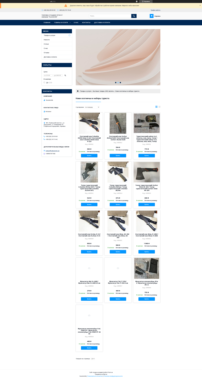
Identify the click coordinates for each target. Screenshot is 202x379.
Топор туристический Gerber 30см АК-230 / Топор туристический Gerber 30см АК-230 (146, 187)
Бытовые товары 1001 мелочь (103, 91)
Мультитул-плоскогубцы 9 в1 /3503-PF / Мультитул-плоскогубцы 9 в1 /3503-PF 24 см (89, 331)
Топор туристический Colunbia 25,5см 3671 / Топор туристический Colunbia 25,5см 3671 (89, 187)
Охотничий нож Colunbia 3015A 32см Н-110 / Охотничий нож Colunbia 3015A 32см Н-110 (89, 139)
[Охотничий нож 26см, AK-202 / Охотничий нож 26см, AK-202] (118, 220)
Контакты (86, 22)
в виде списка (159, 107)
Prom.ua (110, 372)
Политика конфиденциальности (113, 376)
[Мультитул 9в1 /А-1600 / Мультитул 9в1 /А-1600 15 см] (89, 268)
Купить (89, 155)
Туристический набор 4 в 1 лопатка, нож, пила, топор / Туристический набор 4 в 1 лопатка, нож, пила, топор (146, 139)
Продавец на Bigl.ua (101, 374)
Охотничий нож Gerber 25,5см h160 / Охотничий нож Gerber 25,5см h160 (118, 138)
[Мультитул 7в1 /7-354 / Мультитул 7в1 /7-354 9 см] (118, 268)
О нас (76, 22)
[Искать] (134, 16)
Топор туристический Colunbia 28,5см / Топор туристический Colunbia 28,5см (118, 187)
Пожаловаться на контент (95, 376)
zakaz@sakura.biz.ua (52, 150)
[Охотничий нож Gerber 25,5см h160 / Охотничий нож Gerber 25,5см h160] (118, 123)
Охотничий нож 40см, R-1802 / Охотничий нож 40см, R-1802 (146, 235)
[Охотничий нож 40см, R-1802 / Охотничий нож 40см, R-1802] (146, 220)
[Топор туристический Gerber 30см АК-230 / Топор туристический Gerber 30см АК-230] (146, 172)
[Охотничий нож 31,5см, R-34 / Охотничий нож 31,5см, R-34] (89, 220)
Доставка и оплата (102, 22)
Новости (47, 40)
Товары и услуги (61, 22)
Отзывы (46, 52)
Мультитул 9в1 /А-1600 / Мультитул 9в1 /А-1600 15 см (89, 282)
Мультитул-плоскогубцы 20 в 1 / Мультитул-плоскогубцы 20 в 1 (146, 283)
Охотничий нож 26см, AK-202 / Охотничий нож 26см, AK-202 (118, 235)
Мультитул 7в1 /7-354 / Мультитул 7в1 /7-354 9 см (118, 282)
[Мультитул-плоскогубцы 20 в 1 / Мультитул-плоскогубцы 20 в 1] (146, 268)
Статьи (46, 44)
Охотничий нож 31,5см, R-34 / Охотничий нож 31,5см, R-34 (89, 235)
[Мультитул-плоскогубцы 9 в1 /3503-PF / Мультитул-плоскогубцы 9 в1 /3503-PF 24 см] (89, 315)
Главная (47, 22)
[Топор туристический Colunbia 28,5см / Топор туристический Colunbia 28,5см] (118, 172)
